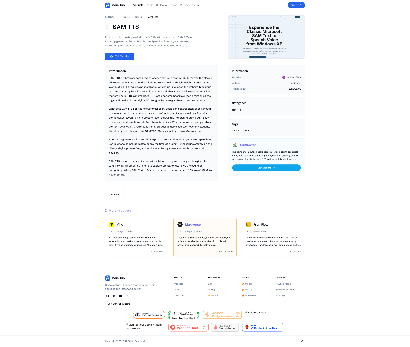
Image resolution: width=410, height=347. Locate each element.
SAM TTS (127, 108)
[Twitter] (114, 296)
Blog (174, 5)
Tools (150, 5)
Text (137, 17)
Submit (196, 5)
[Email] (126, 296)
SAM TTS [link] (153, 17)
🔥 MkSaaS (248, 289)
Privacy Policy (283, 284)
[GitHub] (107, 296)
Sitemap (280, 295)
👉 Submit (213, 295)
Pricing (184, 5)
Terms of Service (285, 289)
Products (137, 5)
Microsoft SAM (193, 91)
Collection (162, 5)
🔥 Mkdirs (247, 284)
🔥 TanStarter (249, 295)
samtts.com (295, 83)
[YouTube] (120, 296)
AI (240, 109)
